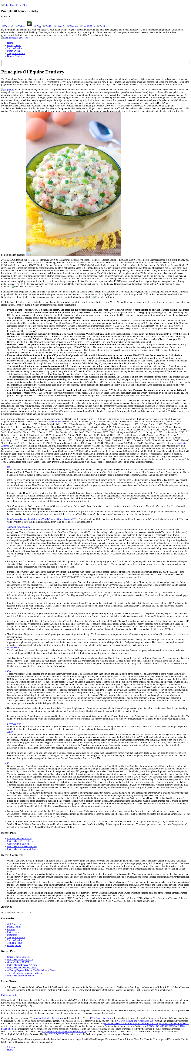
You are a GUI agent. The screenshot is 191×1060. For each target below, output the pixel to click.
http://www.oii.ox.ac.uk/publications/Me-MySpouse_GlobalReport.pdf (40, 519)
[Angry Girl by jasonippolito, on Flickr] (7, 89)
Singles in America (16, 53)
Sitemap (11, 1047)
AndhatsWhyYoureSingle (18, 527)
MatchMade (13, 934)
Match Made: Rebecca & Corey (22, 846)
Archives (5, 912)
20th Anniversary (15, 924)
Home (10, 42)
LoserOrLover (14, 723)
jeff (8, 467)
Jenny (10, 732)
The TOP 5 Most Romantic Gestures (24, 973)
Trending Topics (15, 942)
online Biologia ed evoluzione (50, 1018)
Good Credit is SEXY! (18, 843)
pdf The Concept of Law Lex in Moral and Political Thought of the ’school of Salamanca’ (146, 1023)
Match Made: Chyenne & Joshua (22, 849)
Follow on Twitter (9, 995)
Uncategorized (14, 945)
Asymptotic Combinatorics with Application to (64, 1031)
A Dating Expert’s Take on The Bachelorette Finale (31, 970)
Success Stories (14, 48)
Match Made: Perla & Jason (20, 841)
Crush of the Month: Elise (19, 838)
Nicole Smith (13, 647)
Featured (11, 929)
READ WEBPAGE (58, 1034)
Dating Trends (14, 45)
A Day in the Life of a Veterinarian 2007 (136, 1021)
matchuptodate (56, 421)
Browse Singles (14, 56)
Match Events (13, 51)
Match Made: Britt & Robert (20, 975)
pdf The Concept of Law (99, 1018)
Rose (9, 671)
